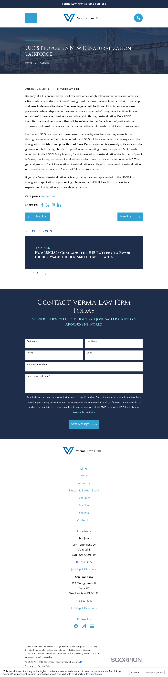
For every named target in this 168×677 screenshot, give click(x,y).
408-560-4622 (84, 562)
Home (84, 476)
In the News (48, 196)
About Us (84, 483)
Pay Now (84, 505)
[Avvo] (84, 626)
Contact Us (84, 520)
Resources (84, 498)
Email (89, 353)
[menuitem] (29, 666)
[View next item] (43, 273)
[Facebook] (76, 626)
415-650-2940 (84, 601)
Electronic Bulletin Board (84, 491)
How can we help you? (38, 376)
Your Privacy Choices (66, 662)
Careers (84, 513)
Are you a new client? (38, 364)
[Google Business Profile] (92, 626)
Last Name (92, 341)
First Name (32, 341)
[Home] (85, 18)
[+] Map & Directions (84, 570)
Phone (30, 353)
